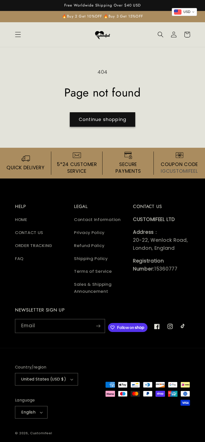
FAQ (19, 259)
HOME (21, 219)
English (28, 412)
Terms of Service (93, 271)
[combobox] (184, 12)
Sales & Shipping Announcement (93, 287)
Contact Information (97, 219)
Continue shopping (102, 119)
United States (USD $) (43, 379)
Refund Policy (89, 245)
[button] (18, 34)
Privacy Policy (89, 233)
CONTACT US (29, 233)
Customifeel (41, 433)
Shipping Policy (91, 259)
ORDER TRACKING (33, 245)
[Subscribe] (98, 326)
